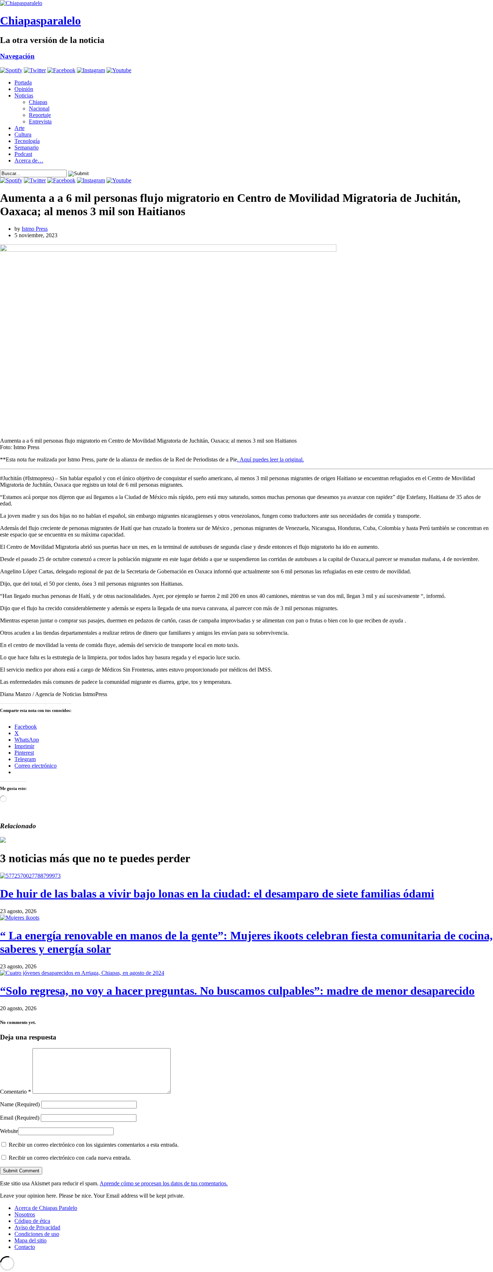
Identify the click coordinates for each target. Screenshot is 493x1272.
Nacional (39, 108)
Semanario (26, 147)
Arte (19, 128)
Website (9, 1131)
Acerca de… (28, 160)
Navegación (17, 56)
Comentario (15, 1092)
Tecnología (27, 141)
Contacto (24, 1247)
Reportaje (40, 115)
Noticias (23, 95)
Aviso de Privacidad (37, 1227)
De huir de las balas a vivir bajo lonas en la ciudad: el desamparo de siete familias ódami (217, 893)
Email (19, 1118)
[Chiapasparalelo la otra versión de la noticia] (246, 3)
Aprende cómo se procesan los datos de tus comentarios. (164, 1183)
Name (20, 1104)
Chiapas (38, 102)
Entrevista (40, 121)
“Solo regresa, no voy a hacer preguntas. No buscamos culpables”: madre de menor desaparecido (237, 990)
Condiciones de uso (36, 1234)
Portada (23, 82)
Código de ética (32, 1221)
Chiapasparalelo (40, 20)
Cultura (22, 134)
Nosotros (24, 1214)
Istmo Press (35, 229)
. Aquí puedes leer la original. (270, 459)
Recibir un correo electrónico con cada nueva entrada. (70, 1158)
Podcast (23, 154)
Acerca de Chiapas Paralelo (45, 1208)
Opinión (23, 89)
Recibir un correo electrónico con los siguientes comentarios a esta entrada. (94, 1145)
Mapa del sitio (30, 1240)
